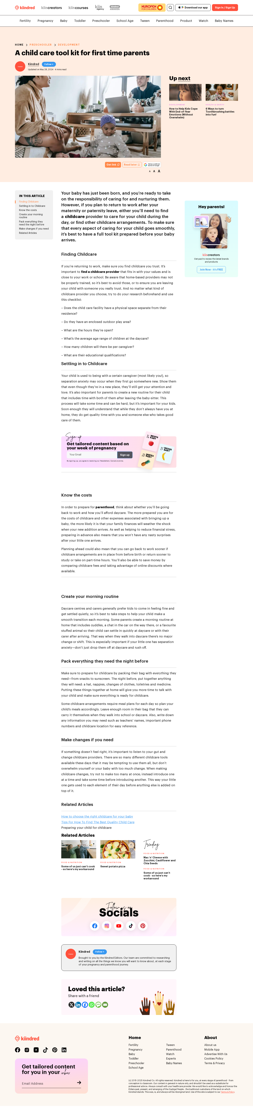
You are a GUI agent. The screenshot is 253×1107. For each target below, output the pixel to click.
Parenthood (164, 20)
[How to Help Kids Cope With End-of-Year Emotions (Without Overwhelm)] (185, 92)
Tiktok (131, 926)
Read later (130, 164)
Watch (203, 20)
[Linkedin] (78, 1005)
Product (186, 20)
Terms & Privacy (214, 1063)
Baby (63, 20)
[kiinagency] (100, 7)
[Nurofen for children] (152, 7)
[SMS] (98, 1005)
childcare (75, 217)
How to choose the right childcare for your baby (97, 816)
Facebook (94, 926)
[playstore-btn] (183, 7)
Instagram (107, 926)
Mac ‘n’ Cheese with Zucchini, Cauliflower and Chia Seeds (160, 860)
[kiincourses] (78, 7)
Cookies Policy (213, 1058)
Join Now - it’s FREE (211, 269)
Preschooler (101, 20)
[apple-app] (179, 7)
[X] (71, 1005)
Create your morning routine (31, 216)
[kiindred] (25, 7)
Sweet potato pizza (112, 866)
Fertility (25, 20)
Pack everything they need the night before (31, 223)
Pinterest (143, 926)
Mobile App (212, 1049)
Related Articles (28, 233)
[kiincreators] (51, 7)
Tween (145, 20)
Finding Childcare (29, 202)
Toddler (80, 20)
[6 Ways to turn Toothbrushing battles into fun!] (222, 92)
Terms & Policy (227, 1092)
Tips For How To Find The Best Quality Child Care (97, 822)
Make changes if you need (34, 229)
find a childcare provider (100, 271)
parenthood (105, 507)
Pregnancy (45, 20)
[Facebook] (85, 1005)
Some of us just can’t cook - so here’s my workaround (157, 876)
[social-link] (17, 1049)
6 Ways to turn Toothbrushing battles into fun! (220, 112)
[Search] (170, 7)
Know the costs (28, 210)
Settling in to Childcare (32, 206)
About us (210, 1045)
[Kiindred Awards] (115, 7)
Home (19, 45)
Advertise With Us (215, 1054)
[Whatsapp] (92, 1005)
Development (69, 45)
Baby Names (224, 20)
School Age (125, 20)
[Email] (105, 1005)
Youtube (119, 926)
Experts (171, 1058)
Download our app (196, 7)
